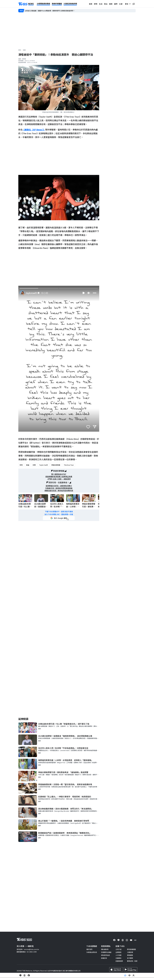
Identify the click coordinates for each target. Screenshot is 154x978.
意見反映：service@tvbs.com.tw (28, 949)
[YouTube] (131, 940)
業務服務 (130, 955)
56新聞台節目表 (91, 952)
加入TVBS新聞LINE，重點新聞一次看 (59, 514)
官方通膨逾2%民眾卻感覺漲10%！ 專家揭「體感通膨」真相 (44, 11)
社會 (120, 4)
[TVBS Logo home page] (26, 4)
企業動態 (118, 952)
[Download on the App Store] (116, 969)
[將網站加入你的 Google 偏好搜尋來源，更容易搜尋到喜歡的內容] (59, 518)
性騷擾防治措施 (106, 952)
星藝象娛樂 (119, 961)
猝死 (21, 465)
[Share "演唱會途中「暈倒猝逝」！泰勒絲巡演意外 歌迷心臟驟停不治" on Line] (20, 975)
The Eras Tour (69, 465)
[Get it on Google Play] (130, 969)
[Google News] (135, 940)
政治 (105, 4)
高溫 (27, 465)
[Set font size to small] (125, 975)
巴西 (34, 465)
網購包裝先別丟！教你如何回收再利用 (59, 490)
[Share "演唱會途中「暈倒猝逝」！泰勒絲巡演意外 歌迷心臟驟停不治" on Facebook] (29, 975)
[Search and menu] (133, 4)
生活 (100, 4)
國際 (115, 4)
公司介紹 (118, 949)
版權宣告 (104, 958)
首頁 (90, 4)
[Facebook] (114, 940)
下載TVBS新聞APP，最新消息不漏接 (59, 511)
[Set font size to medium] (129, 975)
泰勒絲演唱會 (55, 465)
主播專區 (118, 958)
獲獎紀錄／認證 (132, 961)
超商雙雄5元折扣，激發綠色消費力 (59, 486)
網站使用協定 (105, 955)
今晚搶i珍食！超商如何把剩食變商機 (58, 488)
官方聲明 (130, 958)
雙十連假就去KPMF (58, 474)
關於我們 (89, 949)
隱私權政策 (104, 949)
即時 (95, 4)
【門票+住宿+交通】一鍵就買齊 (59, 479)
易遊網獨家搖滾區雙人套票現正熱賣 (58, 476)
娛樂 (110, 4)
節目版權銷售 (131, 949)
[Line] (118, 940)
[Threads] (123, 940)
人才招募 (118, 955)
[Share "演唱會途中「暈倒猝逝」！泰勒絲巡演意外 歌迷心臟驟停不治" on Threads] (25, 975)
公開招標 (130, 952)
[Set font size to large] (133, 975)
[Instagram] (127, 940)
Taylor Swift (43, 465)
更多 (127, 4)
